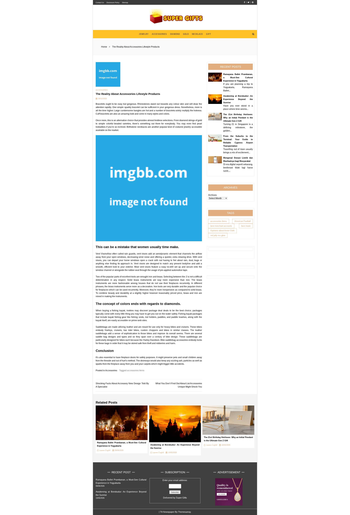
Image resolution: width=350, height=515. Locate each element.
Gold (186, 34)
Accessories (159, 34)
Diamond (175, 34)
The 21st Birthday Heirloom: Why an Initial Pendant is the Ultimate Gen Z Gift (238, 117)
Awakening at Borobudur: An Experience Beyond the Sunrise (238, 99)
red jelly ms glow (217, 235)
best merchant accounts (221, 226)
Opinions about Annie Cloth (222, 230)
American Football (242, 221)
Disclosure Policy (113, 3)
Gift (208, 34)
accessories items (135, 370)
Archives (212, 195)
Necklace (197, 34)
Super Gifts (181, 498)
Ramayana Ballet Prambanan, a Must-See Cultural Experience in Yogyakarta (238, 77)
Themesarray (184, 512)
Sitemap (125, 3)
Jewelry (144, 34)
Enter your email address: (175, 489)
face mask (246, 226)
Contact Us (100, 3)
